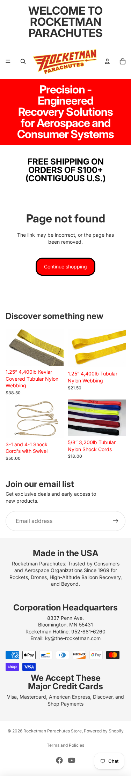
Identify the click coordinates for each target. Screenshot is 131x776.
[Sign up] (115, 520)
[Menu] (8, 61)
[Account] (107, 61)
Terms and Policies (65, 745)
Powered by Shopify (104, 730)
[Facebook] (59, 760)
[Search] (23, 61)
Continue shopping (65, 266)
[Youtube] (71, 760)
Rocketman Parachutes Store (52, 730)
